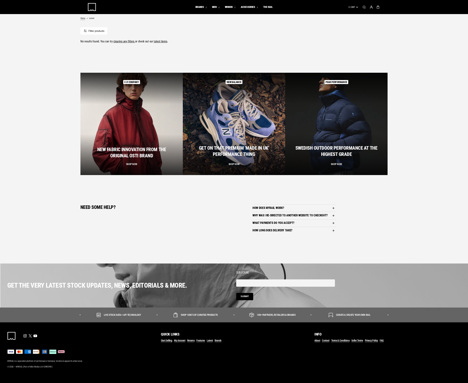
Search (364, 7)
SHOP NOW (131, 164)
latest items (160, 41)
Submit (245, 296)
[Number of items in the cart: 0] (378, 7)
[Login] (371, 7)
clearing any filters (124, 41)
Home (82, 18)
